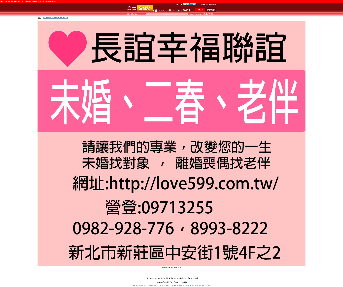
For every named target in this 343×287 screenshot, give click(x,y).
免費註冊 (205, 4)
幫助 (214, 4)
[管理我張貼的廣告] (211, 11)
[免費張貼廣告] (200, 11)
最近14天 (134, 14)
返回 (179, 267)
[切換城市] (145, 11)
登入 (200, 4)
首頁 (128, 14)
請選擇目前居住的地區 (49, 1)
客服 (210, 4)
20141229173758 (172, 267)
